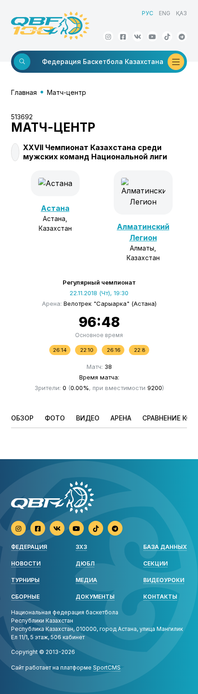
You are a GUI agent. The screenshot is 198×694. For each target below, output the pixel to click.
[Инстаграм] (108, 36)
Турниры (25, 580)
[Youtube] (152, 36)
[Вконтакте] (138, 36)
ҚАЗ (181, 13)
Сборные (25, 596)
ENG (164, 13)
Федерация (29, 546)
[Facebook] (123, 36)
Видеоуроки (163, 580)
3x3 (81, 546)
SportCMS (107, 667)
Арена (121, 418)
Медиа (86, 580)
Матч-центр (66, 92)
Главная (24, 92)
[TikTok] (167, 36)
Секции (155, 563)
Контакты (160, 596)
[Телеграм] (182, 36)
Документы (95, 596)
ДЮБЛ (85, 563)
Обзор (22, 418)
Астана (55, 208)
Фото (55, 418)
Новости (26, 563)
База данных (165, 546)
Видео (87, 418)
